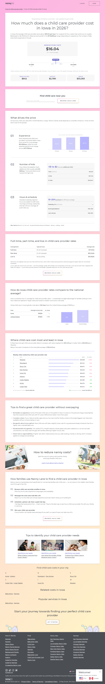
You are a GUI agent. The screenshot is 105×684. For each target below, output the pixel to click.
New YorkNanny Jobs (57, 649)
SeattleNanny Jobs (56, 659)
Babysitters (9, 594)
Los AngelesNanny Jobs (58, 644)
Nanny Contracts (10, 655)
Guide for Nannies (11, 663)
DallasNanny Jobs (56, 657)
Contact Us (9, 672)
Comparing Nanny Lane (13, 665)
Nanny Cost (31, 660)
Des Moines (24, 370)
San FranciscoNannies (80, 639)
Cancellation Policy (51, 681)
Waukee (22, 360)
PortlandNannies (79, 649)
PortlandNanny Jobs (57, 651)
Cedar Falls (23, 386)
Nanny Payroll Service (12, 647)
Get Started (52, 622)
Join (94, 3)
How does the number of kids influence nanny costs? (51, 556)
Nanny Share (9, 644)
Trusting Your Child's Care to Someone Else (74, 556)
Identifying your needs (25, 553)
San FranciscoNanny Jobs (57, 640)
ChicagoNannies (78, 644)
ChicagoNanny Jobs (57, 646)
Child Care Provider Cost (35, 657)
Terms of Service (37, 681)
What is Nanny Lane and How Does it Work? (27, 556)
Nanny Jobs (31, 647)
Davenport (23, 363)
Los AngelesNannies (80, 642)
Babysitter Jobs (32, 642)
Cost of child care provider (14, 9)
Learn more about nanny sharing (52, 463)
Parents (7, 642)
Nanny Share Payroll (12, 649)
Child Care (30, 644)
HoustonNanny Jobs (57, 654)
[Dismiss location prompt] (100, 672)
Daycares (30, 652)
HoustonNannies (79, 652)
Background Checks (12, 652)
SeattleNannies (78, 657)
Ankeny (22, 376)
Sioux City (23, 366)
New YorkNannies (79, 647)
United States (15, 317)
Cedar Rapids (24, 380)
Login (82, 3)
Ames (22, 383)
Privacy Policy (26, 681)
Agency (7, 657)
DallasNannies (78, 655)
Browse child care (68, 101)
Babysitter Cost (32, 655)
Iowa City (23, 373)
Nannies (16, 594)
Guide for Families (11, 660)
